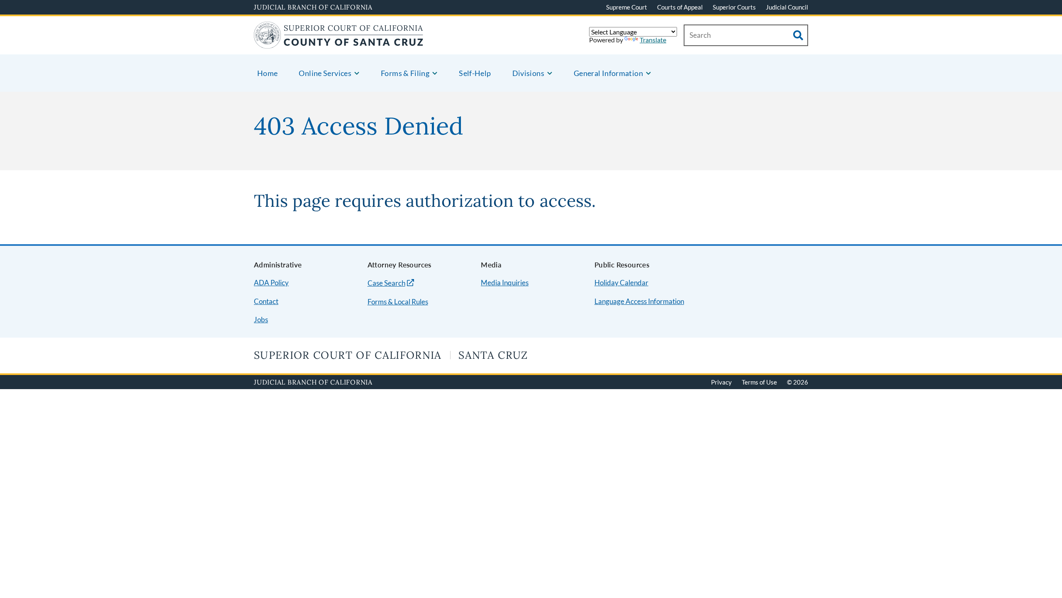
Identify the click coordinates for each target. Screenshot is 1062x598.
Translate (653, 40)
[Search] (798, 35)
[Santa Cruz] (339, 43)
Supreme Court (626, 7)
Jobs (261, 319)
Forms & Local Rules (398, 301)
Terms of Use (759, 382)
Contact (266, 301)
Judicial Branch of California (313, 7)
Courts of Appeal (680, 7)
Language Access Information (639, 301)
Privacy (721, 382)
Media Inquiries (505, 282)
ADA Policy (271, 282)
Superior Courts (734, 7)
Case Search (386, 283)
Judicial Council (787, 7)
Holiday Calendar (621, 282)
